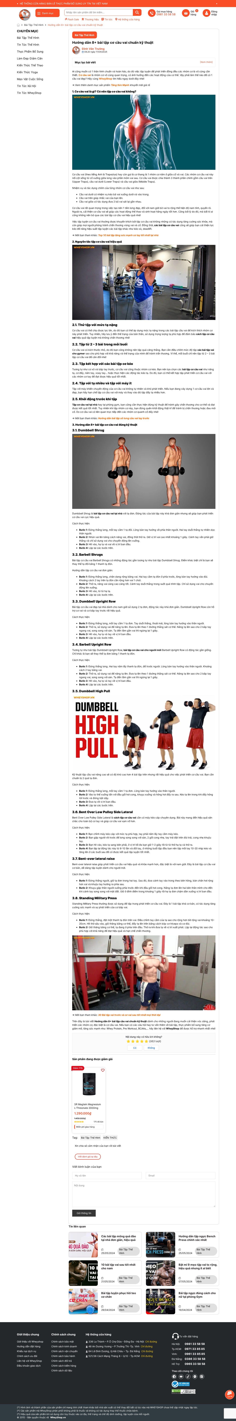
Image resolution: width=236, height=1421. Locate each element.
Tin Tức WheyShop (29, 93)
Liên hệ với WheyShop (29, 1360)
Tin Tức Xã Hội (26, 86)
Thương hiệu (92, 19)
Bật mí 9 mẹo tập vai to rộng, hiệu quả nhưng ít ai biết (198, 1266)
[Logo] (25, 15)
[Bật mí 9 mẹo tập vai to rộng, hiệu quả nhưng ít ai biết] (160, 1273)
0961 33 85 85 (195, 1354)
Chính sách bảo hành (63, 1356)
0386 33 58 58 (195, 1359)
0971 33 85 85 (195, 1349)
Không (151, 1047)
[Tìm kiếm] (137, 12)
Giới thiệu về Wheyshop (30, 1341)
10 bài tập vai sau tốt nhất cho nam (118, 1266)
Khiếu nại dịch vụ (26, 1351)
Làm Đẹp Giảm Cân (30, 58)
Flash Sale (73, 19)
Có (134, 1047)
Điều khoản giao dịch (29, 1365)
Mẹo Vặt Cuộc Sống (30, 79)
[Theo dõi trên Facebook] (174, 1376)
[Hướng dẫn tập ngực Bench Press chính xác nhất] (160, 1244)
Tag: (75, 1137)
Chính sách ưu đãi (27, 1356)
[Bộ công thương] (183, 1384)
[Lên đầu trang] (230, 1415)
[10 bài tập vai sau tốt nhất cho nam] (83, 1273)
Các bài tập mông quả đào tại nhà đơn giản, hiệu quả (118, 1238)
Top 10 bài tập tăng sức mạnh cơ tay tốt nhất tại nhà (128, 235)
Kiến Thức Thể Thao (30, 65)
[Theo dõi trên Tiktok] (188, 1376)
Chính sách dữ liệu (61, 1370)
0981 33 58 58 (195, 1344)
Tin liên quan (77, 1226)
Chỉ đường (151, 1341)
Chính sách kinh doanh (64, 1346)
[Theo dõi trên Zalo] (194, 1376)
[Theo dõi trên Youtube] (181, 1376)
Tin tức (108, 19)
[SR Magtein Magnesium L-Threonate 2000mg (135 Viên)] (88, 1084)
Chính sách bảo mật (62, 1341)
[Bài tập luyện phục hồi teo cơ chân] (83, 1301)
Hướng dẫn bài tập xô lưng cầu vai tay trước (123, 418)
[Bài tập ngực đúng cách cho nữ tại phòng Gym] (160, 1301)
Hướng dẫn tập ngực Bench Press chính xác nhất (197, 1238)
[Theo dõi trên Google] (201, 1376)
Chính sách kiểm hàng (63, 1365)
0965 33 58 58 (195, 1364)
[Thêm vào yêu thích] (103, 1070)
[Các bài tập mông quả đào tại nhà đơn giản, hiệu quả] (83, 1244)
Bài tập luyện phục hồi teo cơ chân (118, 1294)
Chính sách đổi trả (61, 1360)
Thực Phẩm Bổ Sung (30, 51)
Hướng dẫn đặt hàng (28, 1346)
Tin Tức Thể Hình (28, 44)
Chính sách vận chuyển (64, 1351)
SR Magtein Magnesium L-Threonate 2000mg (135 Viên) (87, 1106)
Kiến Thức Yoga (27, 72)
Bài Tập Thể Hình (28, 37)
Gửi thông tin (84, 1213)
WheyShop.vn (58, 1417)
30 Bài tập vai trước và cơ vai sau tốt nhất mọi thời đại (129, 1014)
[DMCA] (183, 1391)
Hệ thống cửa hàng (129, 19)
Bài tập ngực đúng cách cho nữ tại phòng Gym (197, 1294)
